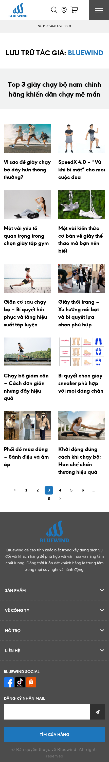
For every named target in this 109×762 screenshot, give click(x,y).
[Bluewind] (18, 10)
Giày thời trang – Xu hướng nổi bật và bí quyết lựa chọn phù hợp (78, 313)
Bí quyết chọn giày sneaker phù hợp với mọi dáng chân (80, 383)
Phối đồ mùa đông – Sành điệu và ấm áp (26, 456)
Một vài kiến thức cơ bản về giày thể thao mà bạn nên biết (80, 239)
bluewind (85, 52)
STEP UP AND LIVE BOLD (54, 26)
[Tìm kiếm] (54, 10)
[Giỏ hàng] (74, 10)
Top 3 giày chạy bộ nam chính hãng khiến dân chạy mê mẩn (54, 89)
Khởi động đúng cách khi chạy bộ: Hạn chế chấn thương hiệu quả (79, 460)
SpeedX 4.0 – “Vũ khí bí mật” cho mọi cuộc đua (81, 169)
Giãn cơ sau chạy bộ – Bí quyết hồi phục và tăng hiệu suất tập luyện (25, 313)
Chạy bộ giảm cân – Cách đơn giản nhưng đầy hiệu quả (26, 387)
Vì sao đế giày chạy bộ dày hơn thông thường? (27, 169)
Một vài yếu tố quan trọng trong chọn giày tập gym (26, 235)
